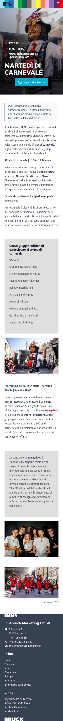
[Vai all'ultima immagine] (9, 582)
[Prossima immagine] (54, 582)
